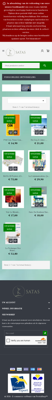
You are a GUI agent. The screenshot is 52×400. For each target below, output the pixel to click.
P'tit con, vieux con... (13, 140)
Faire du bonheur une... (39, 212)
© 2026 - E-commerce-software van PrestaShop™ (26, 396)
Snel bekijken (15, 132)
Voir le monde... (13, 212)
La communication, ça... (39, 176)
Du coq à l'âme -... (39, 140)
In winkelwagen (11, 132)
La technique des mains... (13, 249)
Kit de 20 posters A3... (13, 176)
